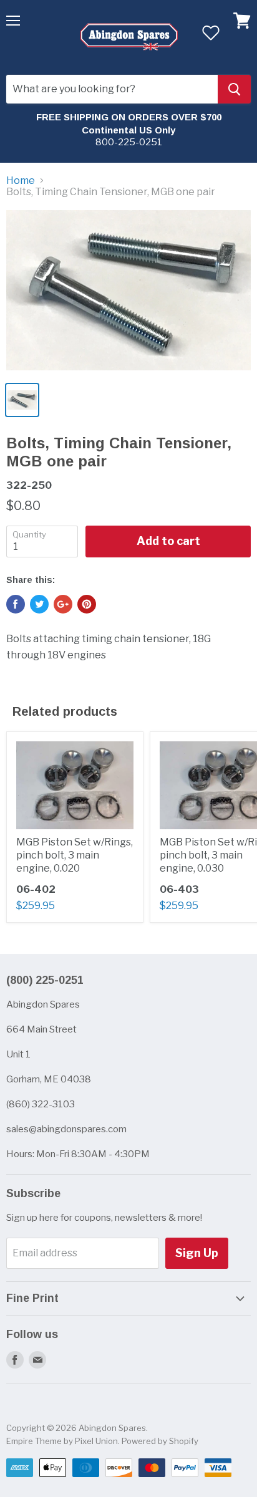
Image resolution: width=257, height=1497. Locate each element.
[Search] (234, 89)
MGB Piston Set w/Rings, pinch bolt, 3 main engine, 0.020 (74, 855)
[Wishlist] (210, 32)
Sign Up (196, 1252)
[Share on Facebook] (15, 604)
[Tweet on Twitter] (39, 604)
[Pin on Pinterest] (86, 604)
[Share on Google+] (63, 604)
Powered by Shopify (160, 1441)
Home (20, 180)
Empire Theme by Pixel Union (62, 1441)
